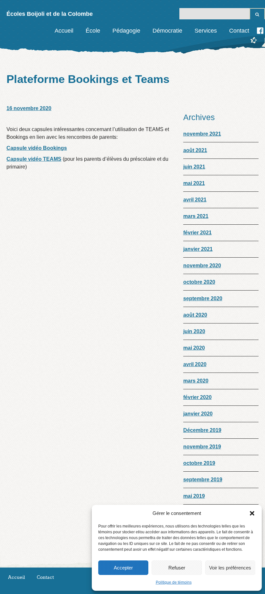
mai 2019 (194, 496)
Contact (239, 30)
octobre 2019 (199, 463)
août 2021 (195, 150)
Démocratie (167, 30)
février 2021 (197, 232)
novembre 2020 (202, 265)
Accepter (123, 567)
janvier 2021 (198, 249)
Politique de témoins (174, 582)
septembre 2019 (202, 479)
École (93, 30)
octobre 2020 (199, 282)
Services (206, 30)
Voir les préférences (230, 567)
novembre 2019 (202, 446)
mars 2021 (195, 216)
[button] (252, 513)
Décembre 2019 (202, 430)
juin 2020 (194, 331)
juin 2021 (194, 166)
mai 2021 (194, 183)
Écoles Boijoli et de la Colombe (49, 14)
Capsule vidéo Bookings (36, 148)
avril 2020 (195, 364)
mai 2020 (194, 348)
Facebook (260, 31)
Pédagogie (126, 30)
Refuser (176, 567)
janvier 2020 (198, 413)
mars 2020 (195, 381)
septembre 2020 (202, 298)
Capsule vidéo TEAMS (33, 159)
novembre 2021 (202, 134)
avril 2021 (195, 199)
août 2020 (195, 315)
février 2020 (197, 397)
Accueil (64, 30)
